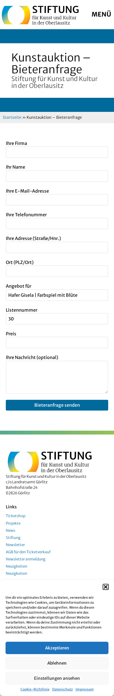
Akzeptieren (57, 648)
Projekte (13, 523)
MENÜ (101, 14)
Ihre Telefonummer (26, 214)
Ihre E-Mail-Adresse (27, 191)
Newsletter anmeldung (25, 559)
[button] (105, 587)
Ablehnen (57, 663)
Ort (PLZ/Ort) (19, 262)
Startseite (12, 117)
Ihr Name (15, 167)
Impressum (85, 689)
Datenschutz (62, 689)
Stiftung (13, 537)
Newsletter (15, 545)
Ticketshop (15, 516)
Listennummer (21, 310)
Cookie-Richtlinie (35, 689)
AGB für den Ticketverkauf (28, 552)
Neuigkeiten (16, 566)
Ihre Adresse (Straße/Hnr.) (33, 238)
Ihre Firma (16, 143)
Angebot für (18, 286)
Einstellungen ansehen (57, 678)
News (10, 530)
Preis (11, 333)
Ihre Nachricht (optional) (32, 357)
